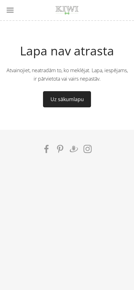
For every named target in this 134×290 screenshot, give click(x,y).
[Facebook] (46, 148)
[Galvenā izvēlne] (10, 10)
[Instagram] (87, 148)
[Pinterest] (60, 148)
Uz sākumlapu (67, 99)
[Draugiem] (74, 148)
